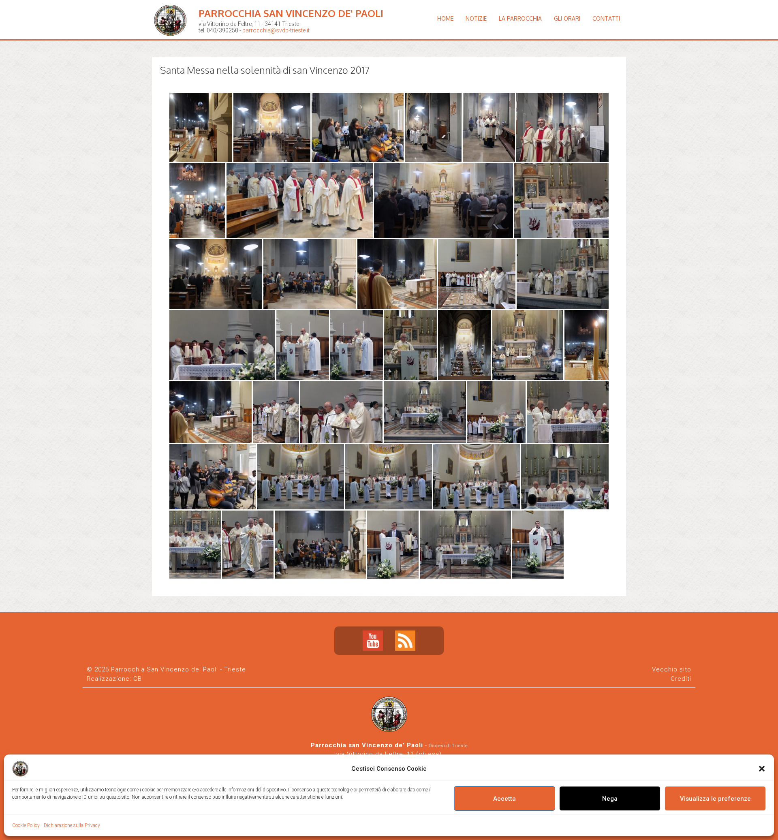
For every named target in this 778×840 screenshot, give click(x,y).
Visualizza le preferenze (715, 798)
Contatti (606, 18)
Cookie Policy (26, 825)
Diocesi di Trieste (448, 746)
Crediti (681, 678)
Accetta (504, 798)
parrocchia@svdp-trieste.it (276, 30)
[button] (762, 769)
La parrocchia (520, 18)
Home (445, 18)
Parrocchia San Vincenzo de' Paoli (291, 13)
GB (137, 678)
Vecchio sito (671, 669)
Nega (610, 798)
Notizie (476, 18)
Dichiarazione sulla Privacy (72, 825)
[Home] (172, 42)
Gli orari (567, 18)
